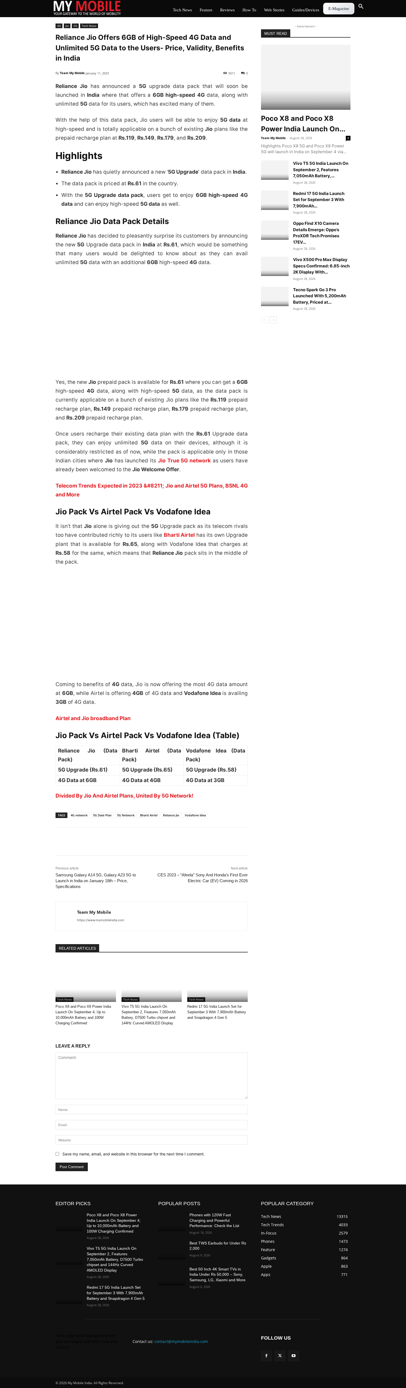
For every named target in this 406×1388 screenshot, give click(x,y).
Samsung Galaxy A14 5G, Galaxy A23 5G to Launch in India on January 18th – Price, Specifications (96, 881)
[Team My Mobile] (66, 916)
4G (59, 26)
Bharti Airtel (148, 815)
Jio (67, 26)
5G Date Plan (102, 815)
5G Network (126, 815)
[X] (73, 841)
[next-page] (273, 319)
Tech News (89, 26)
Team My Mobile (72, 73)
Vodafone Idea (195, 815)
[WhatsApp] (99, 841)
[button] (361, 6)
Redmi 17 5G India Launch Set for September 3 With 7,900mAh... (318, 200)
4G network (79, 815)
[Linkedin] (86, 841)
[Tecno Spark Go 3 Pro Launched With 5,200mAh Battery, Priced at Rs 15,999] (275, 296)
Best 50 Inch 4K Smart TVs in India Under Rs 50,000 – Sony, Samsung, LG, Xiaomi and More (217, 1274)
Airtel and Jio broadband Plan (93, 718)
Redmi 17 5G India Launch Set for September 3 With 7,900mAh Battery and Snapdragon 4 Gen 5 (216, 1012)
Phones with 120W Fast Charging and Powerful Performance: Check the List (214, 1220)
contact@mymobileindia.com (181, 1341)
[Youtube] (293, 1355)
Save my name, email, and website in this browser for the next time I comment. (133, 1154)
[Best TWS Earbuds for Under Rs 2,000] (171, 1250)
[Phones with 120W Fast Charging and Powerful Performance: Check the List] (171, 1221)
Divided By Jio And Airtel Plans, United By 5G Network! (124, 796)
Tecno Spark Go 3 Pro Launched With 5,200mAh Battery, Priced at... (319, 296)
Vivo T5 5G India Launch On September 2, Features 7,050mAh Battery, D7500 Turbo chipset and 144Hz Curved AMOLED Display (115, 1259)
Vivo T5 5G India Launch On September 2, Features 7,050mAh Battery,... (320, 169)
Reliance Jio (171, 815)
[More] (125, 841)
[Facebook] (61, 841)
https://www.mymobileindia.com (100, 920)
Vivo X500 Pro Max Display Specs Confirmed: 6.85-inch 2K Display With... (321, 266)
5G (75, 26)
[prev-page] (264, 319)
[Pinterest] (111, 841)
